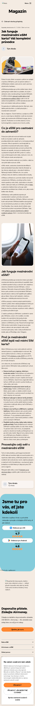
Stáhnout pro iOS (19, 528)
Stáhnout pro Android (19, 540)
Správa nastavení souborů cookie (17, 699)
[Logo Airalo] (6, 3)
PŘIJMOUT (17, 685)
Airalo (31, 185)
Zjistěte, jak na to (17, 629)
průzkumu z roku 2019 (17, 356)
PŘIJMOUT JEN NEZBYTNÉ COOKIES (17, 691)
